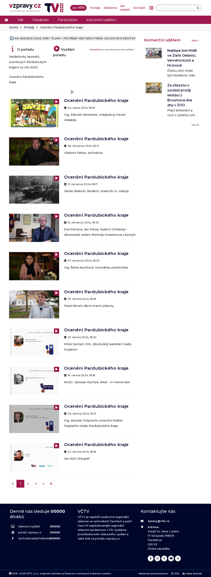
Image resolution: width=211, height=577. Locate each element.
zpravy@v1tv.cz (159, 521)
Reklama (110, 8)
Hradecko (41, 20)
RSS (177, 573)
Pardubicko (67, 20)
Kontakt (139, 8)
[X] (164, 558)
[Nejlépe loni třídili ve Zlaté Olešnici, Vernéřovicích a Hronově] (153, 53)
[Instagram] (157, 558)
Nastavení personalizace (153, 573)
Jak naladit (125, 8)
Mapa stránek (194, 573)
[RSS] (178, 558)
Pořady (95, 8)
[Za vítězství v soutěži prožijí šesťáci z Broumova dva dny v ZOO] (153, 88)
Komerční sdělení (101, 20)
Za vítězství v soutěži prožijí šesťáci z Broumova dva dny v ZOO (179, 95)
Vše (20, 20)
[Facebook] (151, 558)
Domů (13, 27)
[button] (151, 8)
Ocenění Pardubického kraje (96, 100)
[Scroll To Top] (204, 572)
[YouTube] (171, 558)
